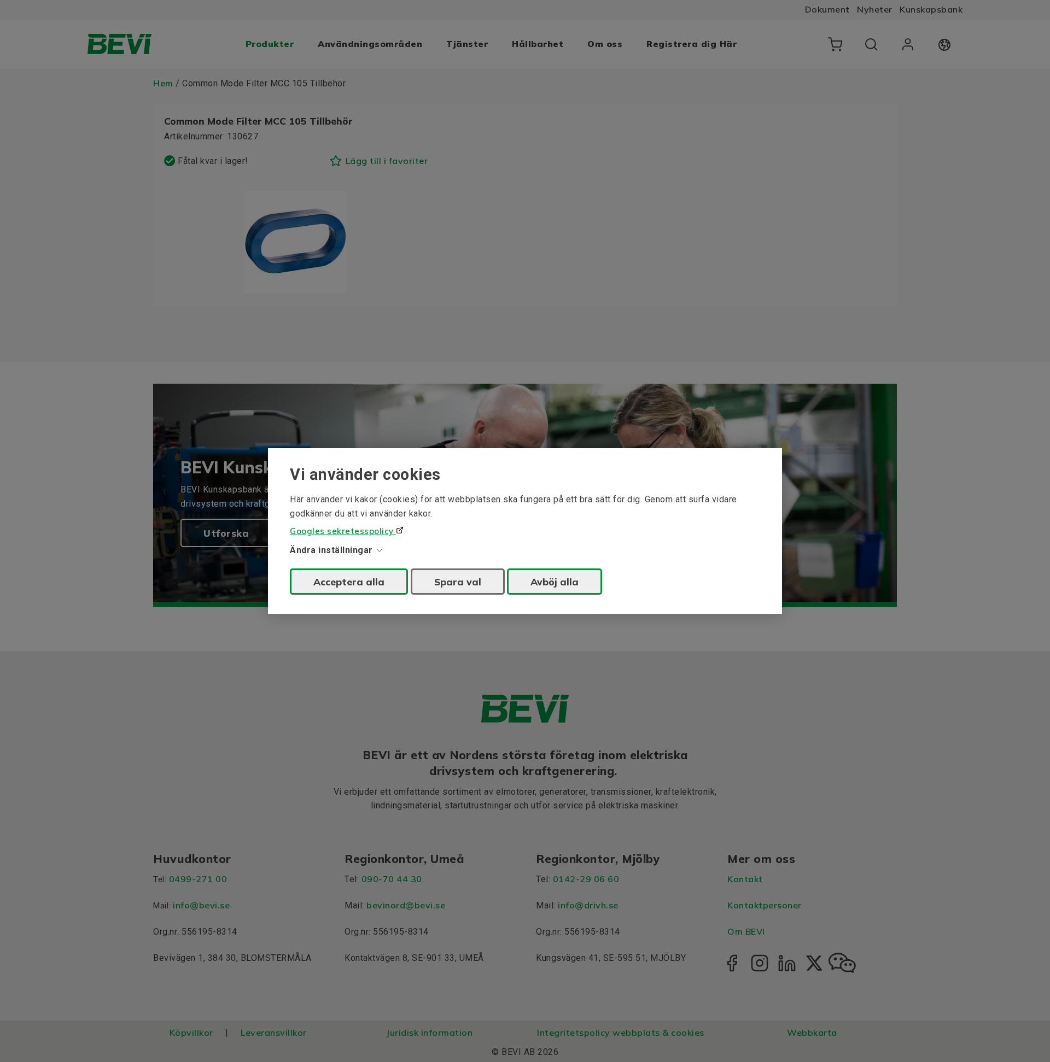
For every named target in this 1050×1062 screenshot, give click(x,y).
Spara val (457, 582)
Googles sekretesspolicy (343, 531)
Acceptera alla (348, 582)
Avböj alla (554, 582)
